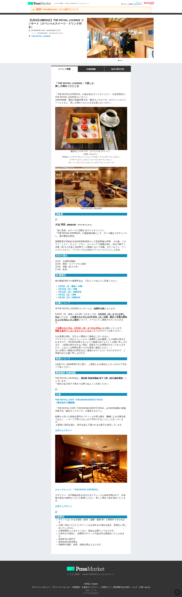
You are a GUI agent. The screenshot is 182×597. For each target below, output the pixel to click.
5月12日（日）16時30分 (70, 292)
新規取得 (138, 4)
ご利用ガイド (105, 587)
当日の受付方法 (117, 69)
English (95, 584)
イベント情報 (64, 69)
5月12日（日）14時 (67, 289)
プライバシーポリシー (41, 587)
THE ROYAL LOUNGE (40, 36)
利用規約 (76, 587)
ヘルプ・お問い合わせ (141, 587)
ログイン (139, 2)
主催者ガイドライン (90, 587)
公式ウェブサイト (63, 430)
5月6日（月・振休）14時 (70, 286)
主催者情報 (91, 69)
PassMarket (39, 3)
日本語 (87, 584)
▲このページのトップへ (177, 592)
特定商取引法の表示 (121, 587)
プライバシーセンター (61, 587)
